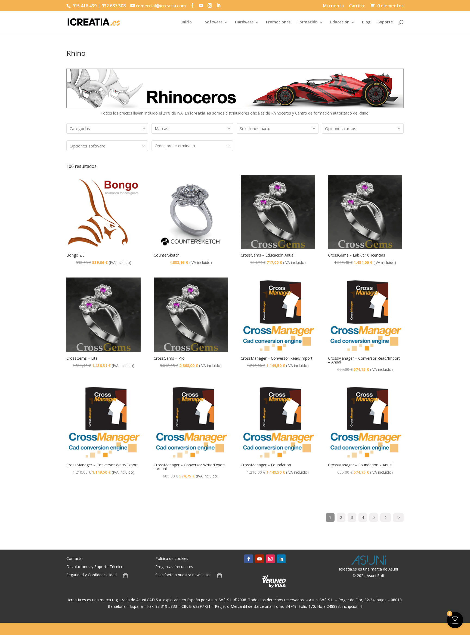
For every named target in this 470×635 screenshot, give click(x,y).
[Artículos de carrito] (125, 577)
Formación (308, 22)
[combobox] (107, 128)
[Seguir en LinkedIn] (281, 558)
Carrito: (357, 6)
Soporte (385, 22)
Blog (366, 22)
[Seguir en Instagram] (270, 558)
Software (213, 22)
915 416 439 (84, 6)
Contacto (74, 559)
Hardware (244, 22)
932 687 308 (113, 6)
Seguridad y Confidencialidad (91, 575)
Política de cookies (171, 559)
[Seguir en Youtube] (259, 558)
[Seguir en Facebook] (248, 558)
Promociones (278, 22)
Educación (340, 22)
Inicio (187, 22)
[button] (455, 620)
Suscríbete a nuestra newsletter (183, 575)
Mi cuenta (333, 6)
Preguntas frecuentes (174, 567)
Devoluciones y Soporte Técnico (94, 567)
